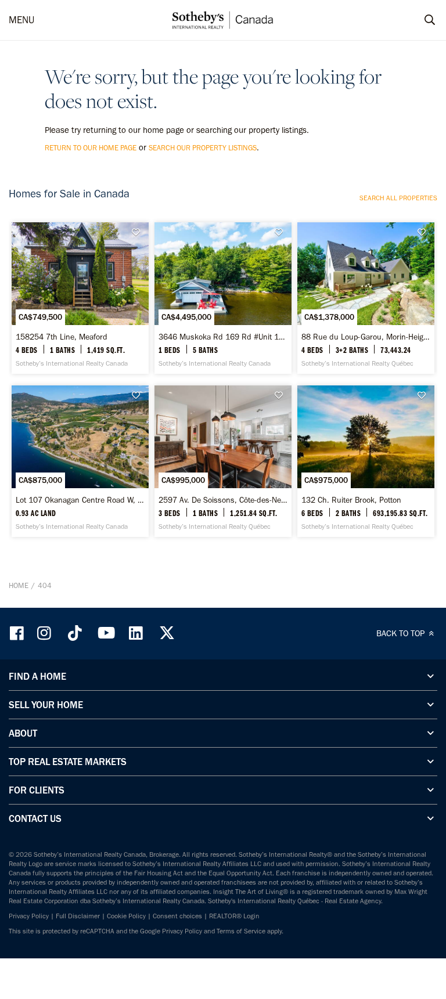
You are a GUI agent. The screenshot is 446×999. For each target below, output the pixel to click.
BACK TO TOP (401, 633)
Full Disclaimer (78, 916)
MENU (21, 20)
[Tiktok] (75, 633)
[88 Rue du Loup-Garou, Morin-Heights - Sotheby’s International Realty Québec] (365, 298)
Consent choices (177, 916)
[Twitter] (167, 633)
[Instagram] (45, 633)
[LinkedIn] (136, 633)
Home (18, 585)
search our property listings (203, 147)
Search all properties (398, 198)
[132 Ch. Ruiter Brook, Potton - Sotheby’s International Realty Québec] (365, 461)
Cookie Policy (126, 916)
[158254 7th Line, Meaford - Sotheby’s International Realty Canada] (80, 298)
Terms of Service (241, 931)
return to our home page (90, 147)
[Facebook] (18, 633)
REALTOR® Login (234, 916)
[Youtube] (106, 633)
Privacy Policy (29, 916)
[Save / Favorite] (139, 232)
